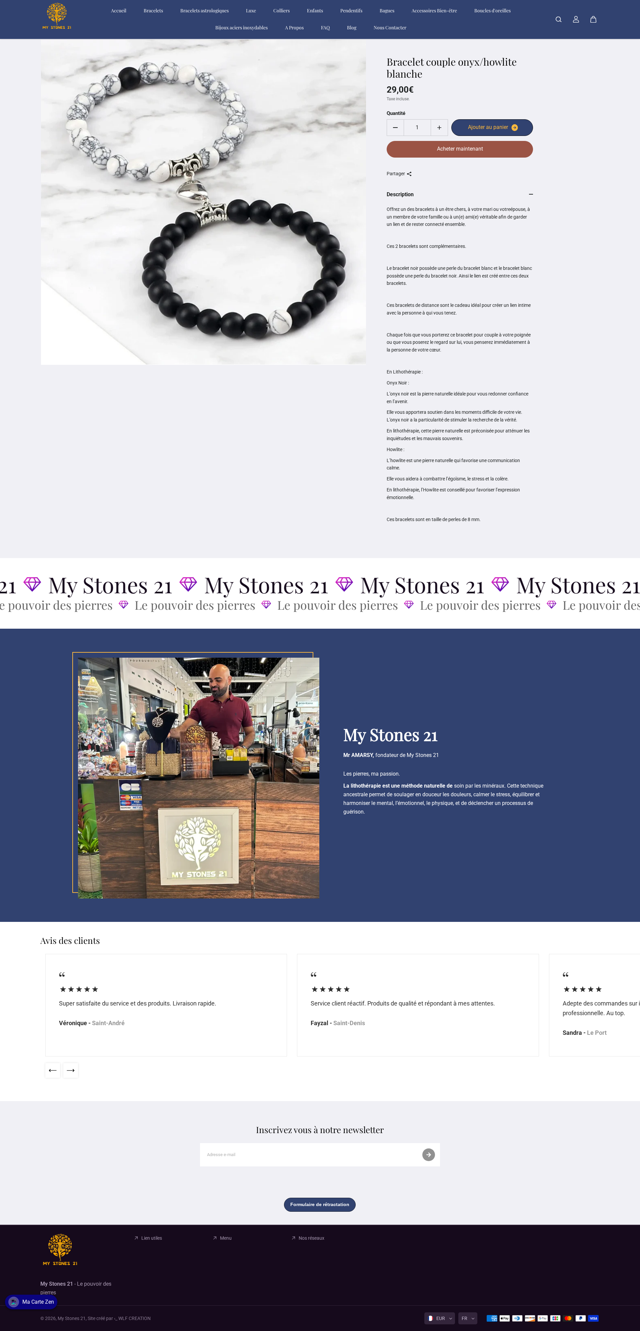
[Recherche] (558, 19)
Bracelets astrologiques (204, 10)
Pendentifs (351, 10)
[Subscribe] (428, 1154)
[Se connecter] (576, 19)
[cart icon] (593, 19)
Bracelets (153, 10)
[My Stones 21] (57, 19)
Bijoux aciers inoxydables (241, 27)
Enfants (315, 10)
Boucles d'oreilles (492, 10)
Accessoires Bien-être (434, 10)
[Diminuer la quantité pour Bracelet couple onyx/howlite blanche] (395, 127)
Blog (351, 27)
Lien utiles (151, 1238)
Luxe (251, 10)
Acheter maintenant (460, 149)
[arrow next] (70, 1070)
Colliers (281, 10)
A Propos (294, 27)
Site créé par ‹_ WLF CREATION (119, 1318)
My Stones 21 (72, 1318)
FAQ (325, 27)
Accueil (118, 10)
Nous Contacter (390, 27)
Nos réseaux (311, 1238)
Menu (226, 1238)
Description (400, 194)
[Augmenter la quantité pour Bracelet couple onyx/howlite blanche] (439, 127)
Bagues (387, 10)
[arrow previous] (52, 1070)
